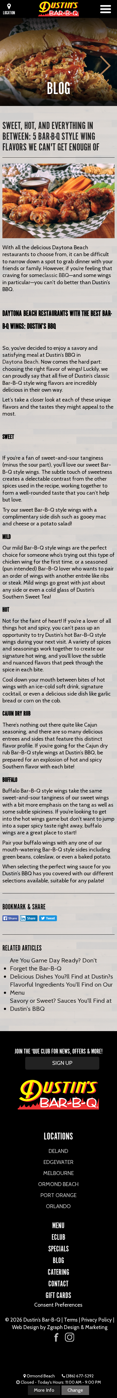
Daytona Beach (20, 362)
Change (75, 1390)
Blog (58, 1259)
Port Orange (58, 1195)
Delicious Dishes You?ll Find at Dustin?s (61, 976)
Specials (58, 1248)
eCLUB (58, 1236)
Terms (71, 1320)
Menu (58, 1224)
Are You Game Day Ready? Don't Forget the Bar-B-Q (53, 964)
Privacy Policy (96, 1320)
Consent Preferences (58, 1305)
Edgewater (59, 1162)
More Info (44, 1390)
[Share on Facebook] (10, 920)
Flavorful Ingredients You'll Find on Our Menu (61, 988)
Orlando (58, 1206)
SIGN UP (62, 1063)
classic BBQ (55, 275)
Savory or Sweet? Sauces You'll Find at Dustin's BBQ (61, 1004)
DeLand (58, 1151)
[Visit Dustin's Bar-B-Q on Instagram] (69, 1337)
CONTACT (58, 1283)
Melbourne (58, 1173)
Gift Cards (58, 1294)
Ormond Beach (58, 1184)
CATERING (58, 1271)
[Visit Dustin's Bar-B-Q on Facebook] (56, 1336)
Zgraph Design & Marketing (77, 1327)
